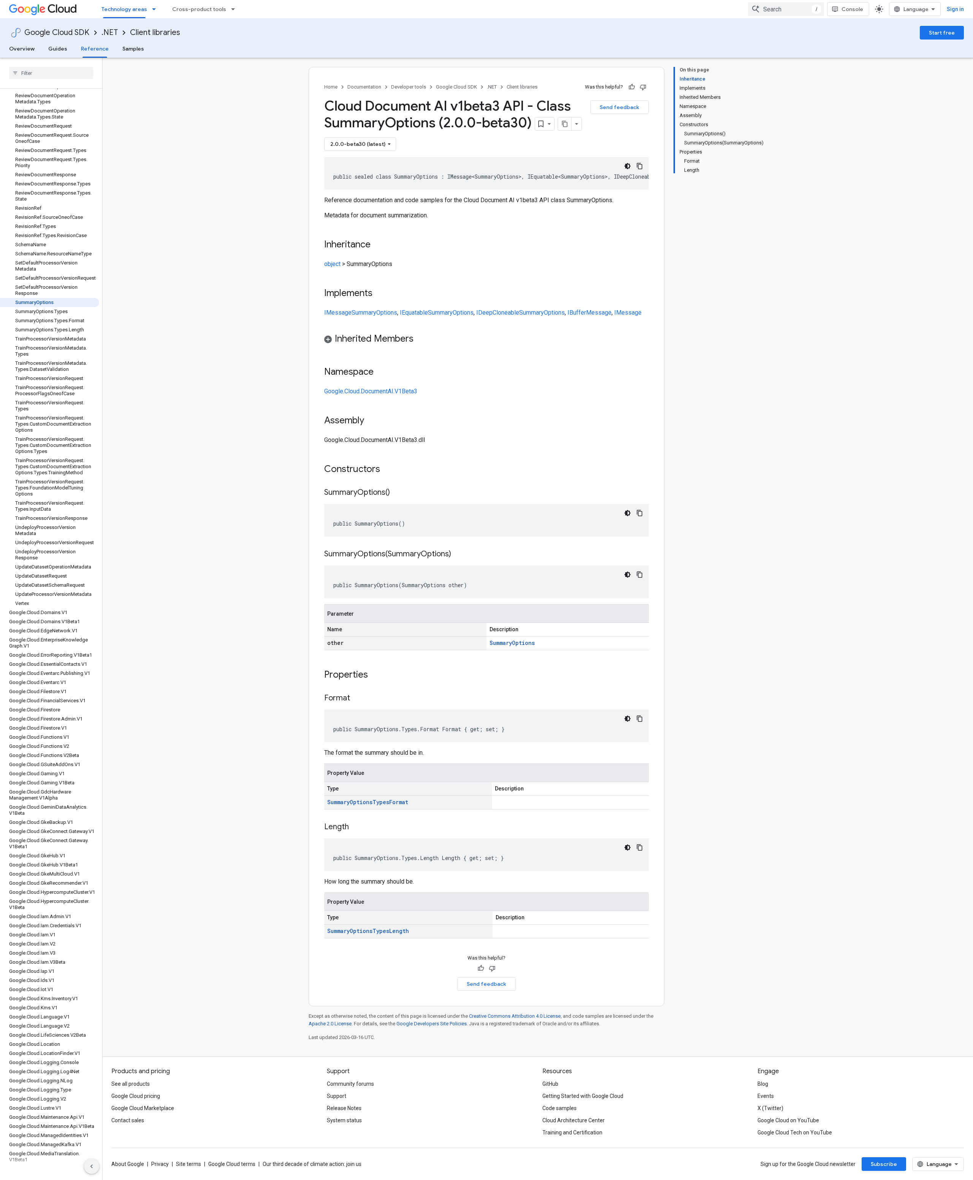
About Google (127, 1164)
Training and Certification (572, 1132)
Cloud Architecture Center (573, 1120)
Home (331, 87)
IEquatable (414, 312)
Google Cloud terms (231, 1164)
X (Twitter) (770, 1108)
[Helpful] (631, 87)
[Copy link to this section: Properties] (377, 675)
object (332, 264)
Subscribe (884, 1164)
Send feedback (619, 107)
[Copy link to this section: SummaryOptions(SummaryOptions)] (458, 554)
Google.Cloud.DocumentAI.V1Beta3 (370, 391)
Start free (942, 32)
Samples (133, 48)
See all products (130, 1084)
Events (765, 1096)
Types (380, 802)
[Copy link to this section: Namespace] (381, 372)
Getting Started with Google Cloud (582, 1096)
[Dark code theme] (627, 166)
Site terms (188, 1164)
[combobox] (786, 9)
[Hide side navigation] (91, 1166)
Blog (762, 1084)
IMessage (338, 312)
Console (852, 9)
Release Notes (344, 1108)
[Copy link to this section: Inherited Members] (421, 339)
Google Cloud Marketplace (142, 1108)
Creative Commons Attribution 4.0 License (515, 1016)
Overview (22, 48)
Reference (95, 48)
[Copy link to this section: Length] (356, 827)
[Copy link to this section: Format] (357, 698)
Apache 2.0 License (330, 1023)
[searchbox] (51, 73)
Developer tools (408, 87)
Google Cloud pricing (135, 1096)
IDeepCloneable (497, 312)
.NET (109, 32)
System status (344, 1120)
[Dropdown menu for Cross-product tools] (235, 9)
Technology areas (124, 9)
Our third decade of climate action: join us (312, 1164)
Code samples (559, 1108)
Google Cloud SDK (56, 32)
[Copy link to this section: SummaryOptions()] (397, 492)
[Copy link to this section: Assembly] (371, 421)
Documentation (364, 87)
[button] (486, 340)
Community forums (350, 1084)
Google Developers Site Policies (431, 1023)
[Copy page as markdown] (565, 123)
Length (399, 930)
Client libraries (155, 32)
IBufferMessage (589, 312)
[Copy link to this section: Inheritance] (378, 245)
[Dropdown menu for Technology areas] (156, 9)
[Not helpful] (643, 87)
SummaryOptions (374, 312)
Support (336, 1096)
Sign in (955, 9)
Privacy (160, 1164)
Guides (57, 48)
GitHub (550, 1084)
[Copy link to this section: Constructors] (390, 469)
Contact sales (127, 1120)
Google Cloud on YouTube (788, 1120)
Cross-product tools (199, 9)
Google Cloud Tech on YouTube (794, 1132)
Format (398, 802)
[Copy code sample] (640, 166)
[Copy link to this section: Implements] (380, 293)
